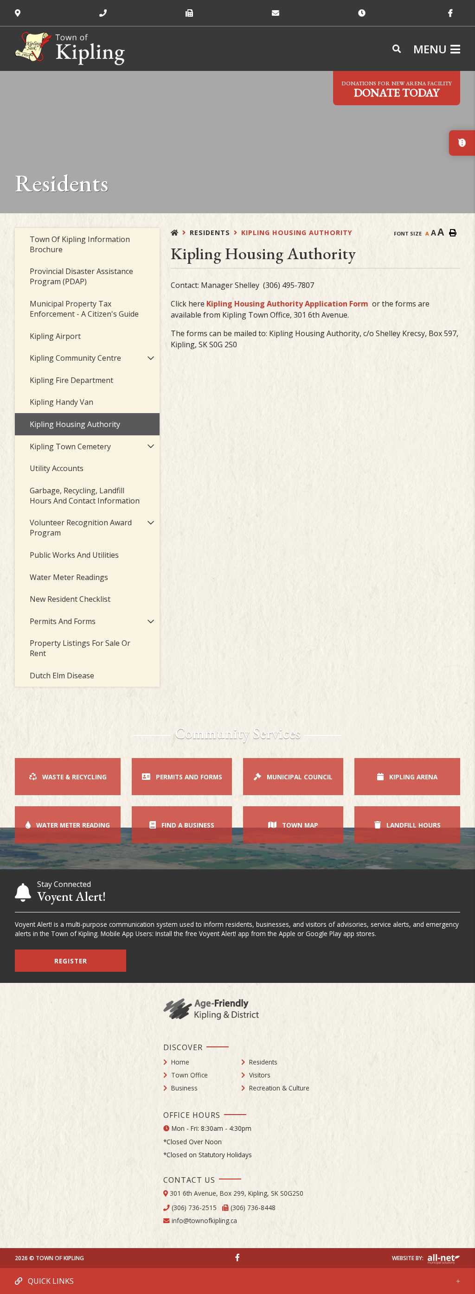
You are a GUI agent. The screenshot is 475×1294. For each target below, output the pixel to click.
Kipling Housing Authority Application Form (287, 304)
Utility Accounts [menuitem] (56, 468)
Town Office (189, 1075)
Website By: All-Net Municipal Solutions (443, 1259)
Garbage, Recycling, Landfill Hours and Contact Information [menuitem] (85, 495)
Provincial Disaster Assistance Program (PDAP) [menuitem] (81, 276)
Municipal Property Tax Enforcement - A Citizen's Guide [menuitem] (84, 309)
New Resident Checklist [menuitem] (70, 599)
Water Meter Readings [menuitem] (69, 577)
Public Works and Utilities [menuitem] (74, 555)
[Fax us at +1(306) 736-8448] (229, 13)
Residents (210, 232)
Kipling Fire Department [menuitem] (71, 380)
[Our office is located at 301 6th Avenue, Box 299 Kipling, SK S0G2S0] (57, 13)
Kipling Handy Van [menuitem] (61, 402)
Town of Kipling (70, 48)
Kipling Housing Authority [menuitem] (75, 424)
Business (184, 1088)
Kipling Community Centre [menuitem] (75, 358)
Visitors (259, 1075)
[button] (151, 358)
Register (70, 960)
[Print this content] (452, 232)
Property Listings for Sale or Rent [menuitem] (80, 648)
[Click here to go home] (180, 232)
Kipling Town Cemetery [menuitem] (70, 446)
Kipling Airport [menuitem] (55, 336)
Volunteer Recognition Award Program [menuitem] (81, 527)
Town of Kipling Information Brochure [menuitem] (80, 244)
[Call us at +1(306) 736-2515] (142, 13)
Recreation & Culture (279, 1088)
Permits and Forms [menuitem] (63, 621)
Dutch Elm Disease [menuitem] (62, 675)
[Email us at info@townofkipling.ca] (315, 13)
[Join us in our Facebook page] (237, 1257)
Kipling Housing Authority (297, 232)
